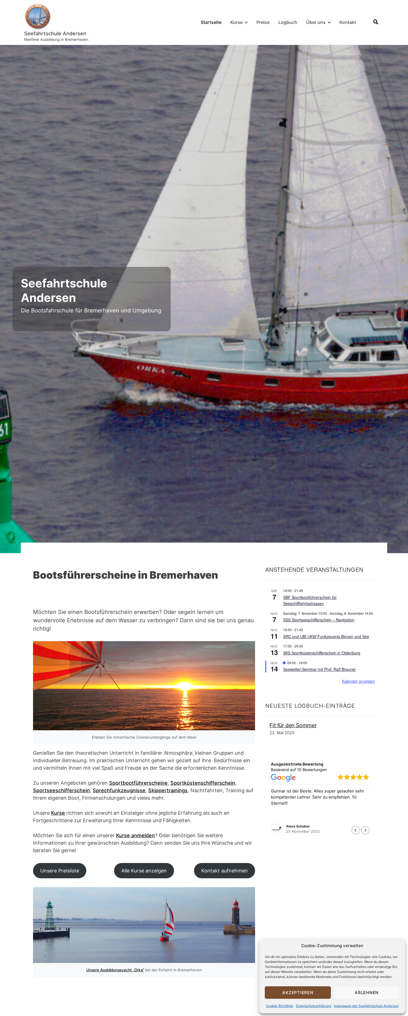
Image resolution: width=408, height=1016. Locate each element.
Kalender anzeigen (358, 681)
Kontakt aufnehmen (224, 871)
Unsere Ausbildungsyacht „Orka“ (115, 970)
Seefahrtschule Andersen (55, 33)
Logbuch (287, 22)
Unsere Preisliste (59, 871)
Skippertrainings (168, 790)
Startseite (211, 22)
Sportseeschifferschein (61, 790)
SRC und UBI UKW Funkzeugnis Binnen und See (326, 636)
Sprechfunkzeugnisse (119, 790)
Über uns (316, 22)
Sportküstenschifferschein (202, 783)
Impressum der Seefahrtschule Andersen (366, 1006)
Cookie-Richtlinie (279, 1006)
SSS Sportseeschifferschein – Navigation (318, 620)
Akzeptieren (297, 992)
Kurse (236, 22)
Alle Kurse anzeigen (144, 871)
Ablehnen (367, 992)
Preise (263, 22)
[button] (365, 830)
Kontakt (347, 22)
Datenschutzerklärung (313, 1006)
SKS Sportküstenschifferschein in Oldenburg (321, 653)
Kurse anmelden (135, 835)
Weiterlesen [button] (281, 817)
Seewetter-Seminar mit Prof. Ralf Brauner (319, 669)
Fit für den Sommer (293, 725)
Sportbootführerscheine (138, 783)
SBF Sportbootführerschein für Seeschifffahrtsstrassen (310, 600)
